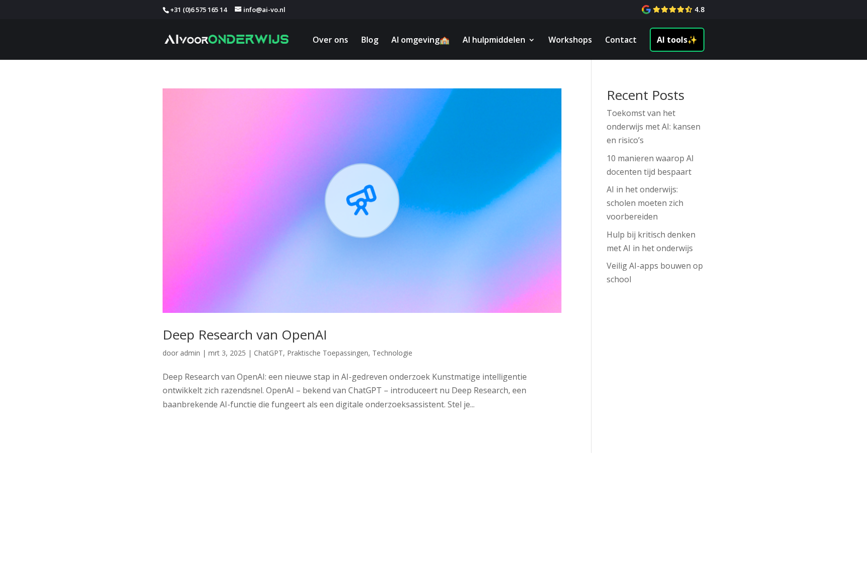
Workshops (570, 40)
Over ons (330, 40)
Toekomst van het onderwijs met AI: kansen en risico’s (653, 126)
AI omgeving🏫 (420, 40)
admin (190, 353)
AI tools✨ (677, 39)
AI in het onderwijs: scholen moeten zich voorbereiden (645, 203)
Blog (369, 40)
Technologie (392, 353)
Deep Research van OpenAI (245, 334)
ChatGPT (268, 353)
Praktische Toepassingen (327, 353)
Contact (621, 40)
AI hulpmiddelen (494, 40)
